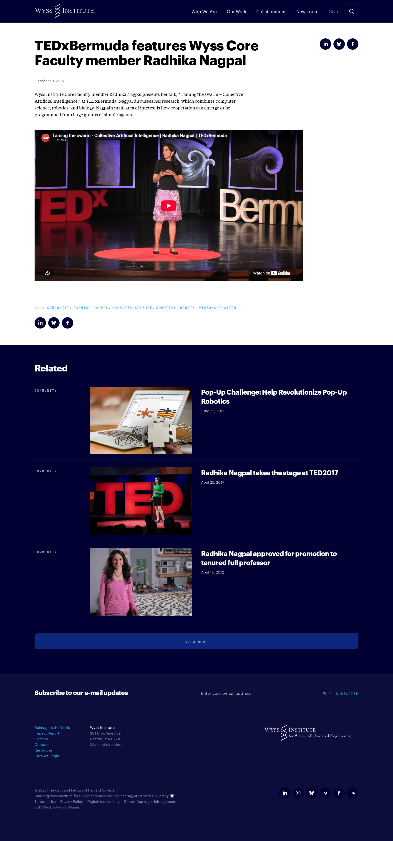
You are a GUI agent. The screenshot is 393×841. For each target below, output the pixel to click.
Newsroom (307, 11)
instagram (298, 793)
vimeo (325, 793)
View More (196, 641)
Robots (187, 307)
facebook (339, 793)
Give (333, 11)
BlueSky (339, 44)
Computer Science (132, 307)
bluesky (311, 793)
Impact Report (47, 733)
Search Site (351, 11)
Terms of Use (45, 801)
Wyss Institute (64, 9)
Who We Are (204, 11)
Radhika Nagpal (90, 307)
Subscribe (347, 693)
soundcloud (352, 793)
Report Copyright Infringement (149, 801)
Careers (41, 738)
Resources (44, 750)
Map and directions (106, 744)
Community (58, 307)
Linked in (325, 44)
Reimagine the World (52, 727)
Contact (42, 744)
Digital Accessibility (103, 801)
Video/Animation (218, 307)
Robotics (166, 307)
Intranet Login (47, 755)
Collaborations (271, 11)
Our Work (236, 11)
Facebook (352, 44)
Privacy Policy (71, 801)
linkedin (284, 793)
